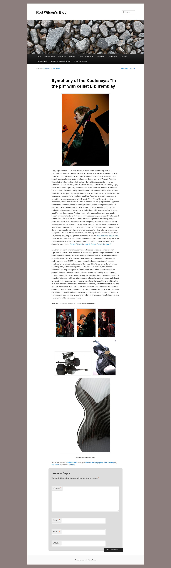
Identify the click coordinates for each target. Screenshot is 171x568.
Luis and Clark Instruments (107, 235)
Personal (124, 56)
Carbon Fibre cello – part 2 (101, 244)
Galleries (72, 56)
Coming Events (49, 56)
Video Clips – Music (80, 61)
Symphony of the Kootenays (105, 463)
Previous (124, 68)
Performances (112, 56)
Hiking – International (86, 56)
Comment (57, 488)
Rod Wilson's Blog (51, 12)
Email (56, 531)
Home (39, 56)
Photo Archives (42, 61)
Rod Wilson (56, 68)
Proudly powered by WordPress (85, 560)
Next (132, 68)
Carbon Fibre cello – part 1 (80, 244)
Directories (62, 56)
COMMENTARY (72, 463)
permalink (72, 465)
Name (56, 520)
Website (56, 543)
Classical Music (90, 463)
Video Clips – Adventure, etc (60, 61)
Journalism (100, 56)
